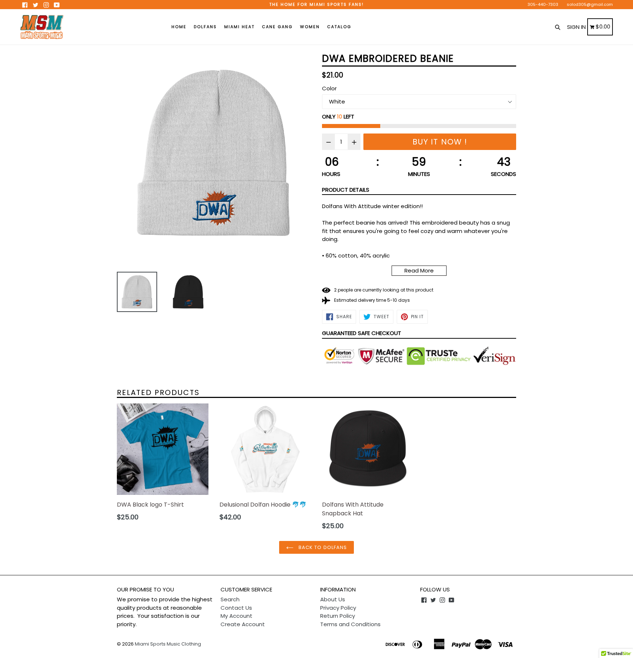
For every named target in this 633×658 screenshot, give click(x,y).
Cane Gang (277, 27)
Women (310, 27)
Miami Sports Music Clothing (168, 643)
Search (230, 599)
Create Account (243, 624)
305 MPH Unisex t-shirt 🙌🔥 (81, 639)
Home (178, 27)
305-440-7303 (543, 4)
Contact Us (236, 608)
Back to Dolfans (322, 547)
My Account (236, 616)
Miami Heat (239, 27)
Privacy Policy (338, 608)
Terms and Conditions (350, 624)
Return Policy (337, 616)
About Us (332, 599)
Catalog (339, 27)
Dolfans (205, 27)
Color (329, 88)
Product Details (345, 189)
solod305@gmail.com (590, 4)
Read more (419, 270)
